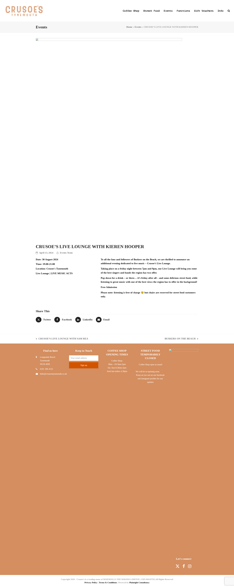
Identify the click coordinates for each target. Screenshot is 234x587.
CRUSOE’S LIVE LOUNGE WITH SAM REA (62, 339)
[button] (229, 10)
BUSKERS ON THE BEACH (180, 339)
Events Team (66, 252)
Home (129, 27)
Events (138, 27)
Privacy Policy (90, 582)
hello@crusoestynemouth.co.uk (53, 374)
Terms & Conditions (108, 582)
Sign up (83, 365)
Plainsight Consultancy (139, 582)
